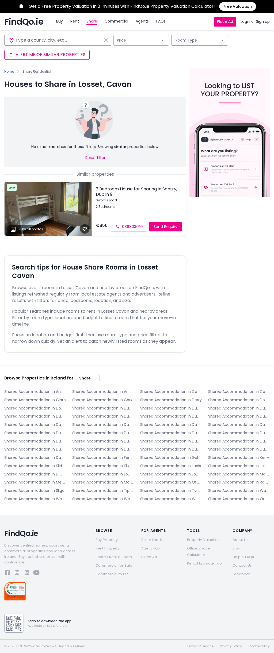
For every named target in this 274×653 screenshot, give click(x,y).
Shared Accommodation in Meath (35, 482)
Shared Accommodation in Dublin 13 (239, 433)
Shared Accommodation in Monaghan (103, 482)
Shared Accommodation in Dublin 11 (103, 433)
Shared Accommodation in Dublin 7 (103, 424)
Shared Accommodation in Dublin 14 (35, 441)
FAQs (161, 21)
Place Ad (225, 21)
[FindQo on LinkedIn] (27, 573)
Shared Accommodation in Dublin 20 (103, 449)
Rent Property (107, 548)
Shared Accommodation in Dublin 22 (171, 449)
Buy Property (107, 540)
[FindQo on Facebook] (7, 573)
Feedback (241, 574)
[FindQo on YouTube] (36, 573)
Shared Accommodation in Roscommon (239, 482)
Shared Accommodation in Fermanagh (103, 457)
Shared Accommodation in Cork (102, 400)
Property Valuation (203, 540)
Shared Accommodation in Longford (103, 474)
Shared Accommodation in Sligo (34, 490)
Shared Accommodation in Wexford (103, 499)
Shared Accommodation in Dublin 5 (171, 416)
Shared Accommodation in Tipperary (103, 490)
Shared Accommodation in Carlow (171, 391)
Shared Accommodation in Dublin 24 (239, 449)
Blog (236, 548)
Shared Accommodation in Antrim (35, 391)
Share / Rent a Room (114, 557)
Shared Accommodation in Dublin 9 (239, 424)
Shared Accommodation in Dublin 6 (239, 416)
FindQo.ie (23, 22)
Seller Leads (152, 540)
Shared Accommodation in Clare (35, 400)
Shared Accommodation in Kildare (35, 466)
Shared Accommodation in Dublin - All (103, 408)
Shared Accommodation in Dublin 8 (171, 424)
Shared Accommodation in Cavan (239, 391)
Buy (59, 21)
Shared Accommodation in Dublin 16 (171, 441)
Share (91, 21)
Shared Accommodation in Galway (171, 457)
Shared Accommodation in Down (35, 408)
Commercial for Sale (114, 565)
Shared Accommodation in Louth (171, 474)
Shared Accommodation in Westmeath (35, 499)
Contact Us (242, 565)
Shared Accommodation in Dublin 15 (103, 441)
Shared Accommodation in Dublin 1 (171, 408)
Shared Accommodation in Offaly (171, 482)
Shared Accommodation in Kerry (238, 457)
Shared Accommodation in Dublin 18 (35, 449)
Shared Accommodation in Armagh (103, 391)
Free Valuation (237, 6)
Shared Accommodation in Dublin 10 (35, 433)
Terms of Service (200, 646)
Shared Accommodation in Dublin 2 (239, 408)
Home (9, 71)
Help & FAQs (243, 557)
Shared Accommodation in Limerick (35, 474)
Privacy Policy (231, 646)
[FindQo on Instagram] (17, 573)
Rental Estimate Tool (205, 563)
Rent (74, 21)
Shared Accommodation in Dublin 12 (171, 433)
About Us (240, 540)
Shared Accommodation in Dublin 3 (35, 416)
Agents (142, 21)
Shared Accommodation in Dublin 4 (103, 416)
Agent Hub (150, 548)
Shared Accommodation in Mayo (239, 474)
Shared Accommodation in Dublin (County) (35, 457)
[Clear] (106, 40)
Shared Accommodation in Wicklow (171, 499)
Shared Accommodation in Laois (170, 466)
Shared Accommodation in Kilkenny (103, 466)
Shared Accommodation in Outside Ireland (239, 499)
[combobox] (59, 40)
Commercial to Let (112, 574)
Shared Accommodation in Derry (171, 400)
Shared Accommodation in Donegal (239, 400)
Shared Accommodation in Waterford (239, 490)
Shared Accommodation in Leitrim (239, 466)
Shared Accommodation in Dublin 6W (35, 424)
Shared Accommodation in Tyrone (171, 490)
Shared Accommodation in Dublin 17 (239, 441)
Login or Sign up (255, 21)
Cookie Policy (259, 646)
